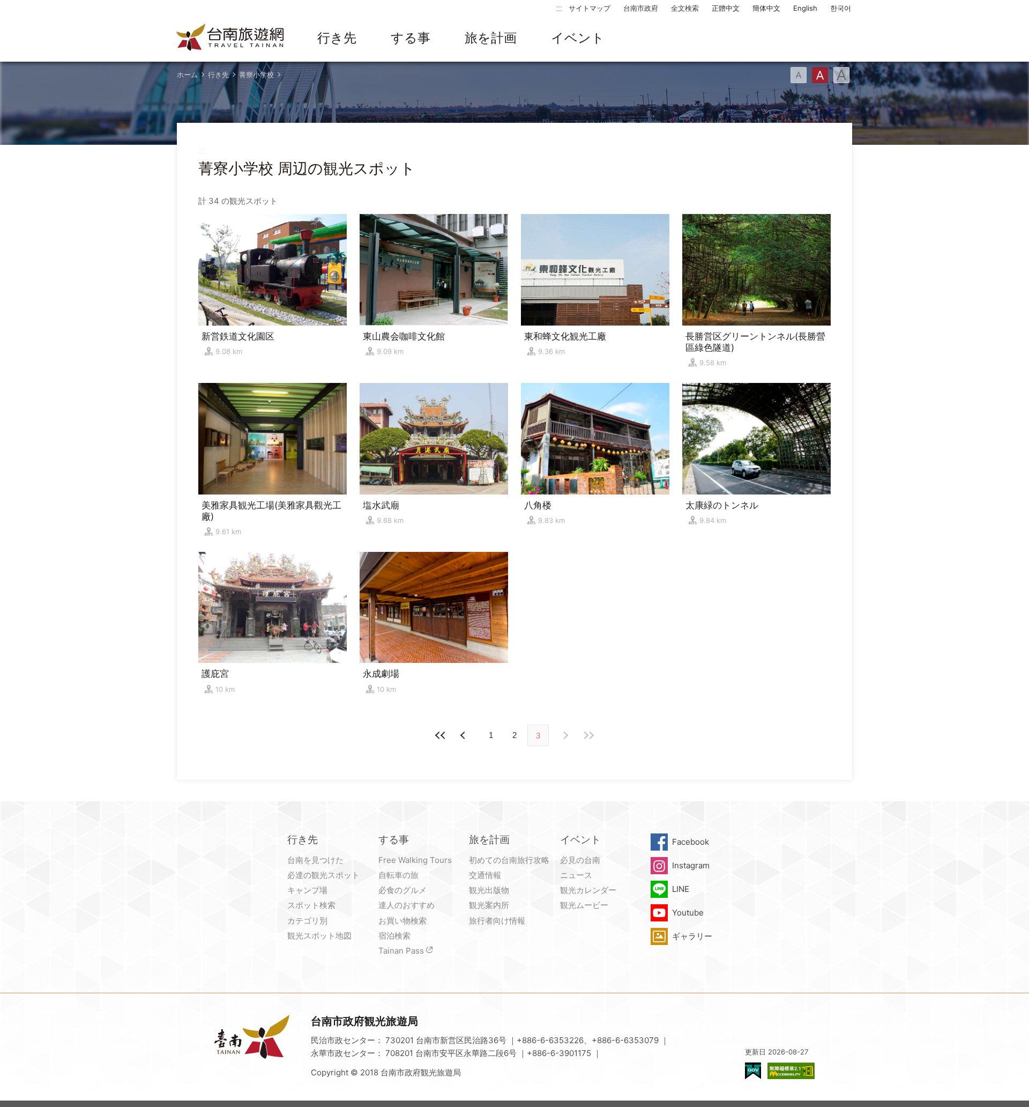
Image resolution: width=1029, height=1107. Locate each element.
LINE (680, 889)
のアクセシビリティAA (791, 1070)
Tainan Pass (401, 951)
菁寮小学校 (256, 74)
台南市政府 (640, 8)
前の (565, 735)
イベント (578, 38)
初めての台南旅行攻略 (509, 860)
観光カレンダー (588, 890)
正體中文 (726, 8)
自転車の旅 (398, 875)
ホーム (187, 74)
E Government (753, 1070)
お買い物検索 (402, 921)
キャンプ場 (307, 890)
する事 (410, 38)
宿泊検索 (394, 936)
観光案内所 (489, 905)
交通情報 (485, 875)
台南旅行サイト (230, 38)
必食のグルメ (402, 890)
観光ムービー (584, 905)
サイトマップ (589, 8)
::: (559, 8)
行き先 (336, 38)
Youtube (688, 912)
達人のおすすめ (406, 905)
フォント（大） (841, 75)
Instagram (691, 865)
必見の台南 (580, 860)
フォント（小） (799, 75)
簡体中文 (766, 8)
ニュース (576, 875)
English (805, 8)
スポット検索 (311, 905)
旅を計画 (491, 38)
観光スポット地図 (319, 936)
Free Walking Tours (415, 860)
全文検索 (685, 8)
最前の (440, 735)
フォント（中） (820, 75)
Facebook (690, 842)
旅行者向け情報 (497, 921)
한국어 (840, 8)
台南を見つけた (315, 860)
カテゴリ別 (307, 921)
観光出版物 (489, 890)
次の (464, 735)
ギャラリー (692, 936)
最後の (588, 735)
